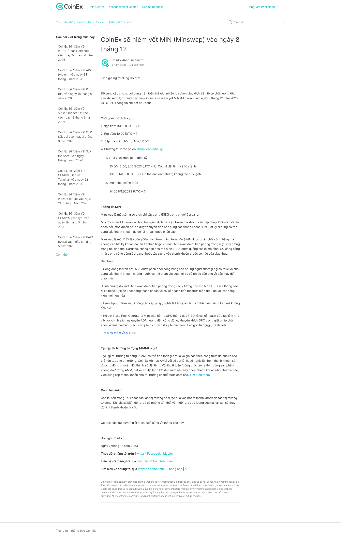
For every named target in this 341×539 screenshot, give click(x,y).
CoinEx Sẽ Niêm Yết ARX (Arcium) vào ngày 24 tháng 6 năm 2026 (75, 74)
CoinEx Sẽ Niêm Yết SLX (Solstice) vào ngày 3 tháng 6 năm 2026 (74, 155)
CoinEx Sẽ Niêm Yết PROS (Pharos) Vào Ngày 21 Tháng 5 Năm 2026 (75, 198)
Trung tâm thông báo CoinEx (73, 22)
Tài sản (100, 22)
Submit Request (152, 6)
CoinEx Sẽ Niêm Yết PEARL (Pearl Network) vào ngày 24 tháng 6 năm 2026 (75, 53)
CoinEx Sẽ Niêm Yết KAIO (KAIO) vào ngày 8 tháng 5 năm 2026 (75, 241)
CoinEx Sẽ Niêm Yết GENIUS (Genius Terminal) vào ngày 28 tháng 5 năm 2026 (73, 177)
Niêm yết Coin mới (120, 22)
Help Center (96, 6)
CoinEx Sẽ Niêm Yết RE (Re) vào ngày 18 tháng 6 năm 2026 (75, 93)
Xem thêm (63, 254)
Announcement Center (123, 6)
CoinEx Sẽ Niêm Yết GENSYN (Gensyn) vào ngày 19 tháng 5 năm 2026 (73, 220)
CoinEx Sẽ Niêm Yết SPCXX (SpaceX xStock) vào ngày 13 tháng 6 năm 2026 (75, 115)
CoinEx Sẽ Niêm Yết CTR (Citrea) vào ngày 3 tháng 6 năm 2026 (75, 136)
